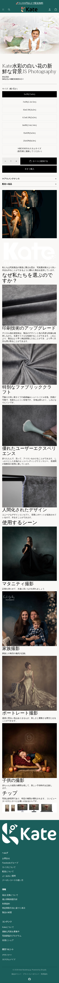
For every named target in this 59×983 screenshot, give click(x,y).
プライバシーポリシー (31, 974)
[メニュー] (3, 9)
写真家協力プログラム (11, 936)
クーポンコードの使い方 (12, 880)
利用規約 (6, 903)
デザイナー (7, 955)
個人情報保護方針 (10, 899)
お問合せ (6, 858)
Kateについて (8, 927)
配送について (8, 871)
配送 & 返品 (7, 184)
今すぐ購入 (29, 169)
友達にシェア (8, 940)
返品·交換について (10, 895)
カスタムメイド (9, 959)
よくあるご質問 (9, 876)
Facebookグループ (10, 863)
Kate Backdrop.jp (25, 970)
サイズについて (9, 867)
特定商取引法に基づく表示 (13, 908)
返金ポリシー (16, 974)
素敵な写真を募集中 (10, 931)
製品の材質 (7, 912)
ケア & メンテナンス (11, 178)
